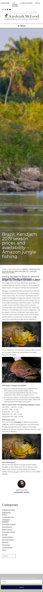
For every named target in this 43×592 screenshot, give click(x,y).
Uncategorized (7, 547)
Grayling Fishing (7, 537)
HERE (14, 355)
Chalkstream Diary (8, 510)
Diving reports (7, 527)
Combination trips (8, 517)
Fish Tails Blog (15, 269)
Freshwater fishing (8, 532)
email (16, 472)
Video (37, 3)
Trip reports (6, 545)
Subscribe (5, 3)
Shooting (5, 542)
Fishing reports (7, 529)
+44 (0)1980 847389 (15, 4)
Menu (22, 26)
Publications (26, 3)
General (4, 534)
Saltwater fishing (8, 540)
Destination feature (9, 524)
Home (4, 269)
